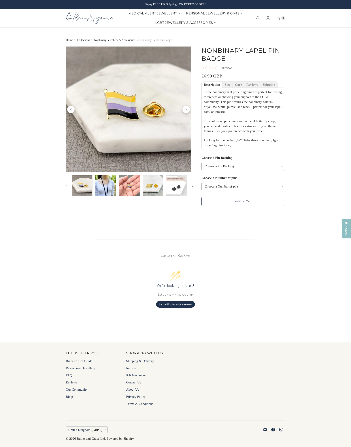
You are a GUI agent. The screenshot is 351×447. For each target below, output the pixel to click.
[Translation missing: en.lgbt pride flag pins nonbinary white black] (105, 185)
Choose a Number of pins (219, 178)
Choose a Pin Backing (216, 157)
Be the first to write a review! (175, 304)
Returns (131, 368)
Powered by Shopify (120, 438)
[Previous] (71, 109)
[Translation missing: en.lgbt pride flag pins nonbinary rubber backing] (176, 185)
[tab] (211, 84)
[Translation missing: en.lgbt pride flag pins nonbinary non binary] (129, 185)
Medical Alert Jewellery (152, 13)
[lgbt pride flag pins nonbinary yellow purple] (128, 109)
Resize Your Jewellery (80, 368)
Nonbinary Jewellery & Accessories (114, 40)
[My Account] (268, 18)
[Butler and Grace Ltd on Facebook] (273, 429)
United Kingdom (85, 430)
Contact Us (133, 382)
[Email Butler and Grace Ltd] (265, 429)
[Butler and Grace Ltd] (89, 18)
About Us (132, 389)
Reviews (71, 382)
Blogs (69, 396)
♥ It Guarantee (136, 375)
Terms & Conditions (139, 404)
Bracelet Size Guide (79, 361)
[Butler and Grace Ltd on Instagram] (281, 429)
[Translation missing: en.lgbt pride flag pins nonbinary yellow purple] (82, 185)
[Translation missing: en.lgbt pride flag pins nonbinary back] (153, 185)
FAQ (69, 375)
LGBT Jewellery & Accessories (184, 23)
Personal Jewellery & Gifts (212, 13)
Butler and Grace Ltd (91, 438)
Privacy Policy (136, 396)
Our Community (77, 389)
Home (69, 40)
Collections (83, 40)
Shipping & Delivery (140, 361)
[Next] (186, 109)
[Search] (258, 18)
